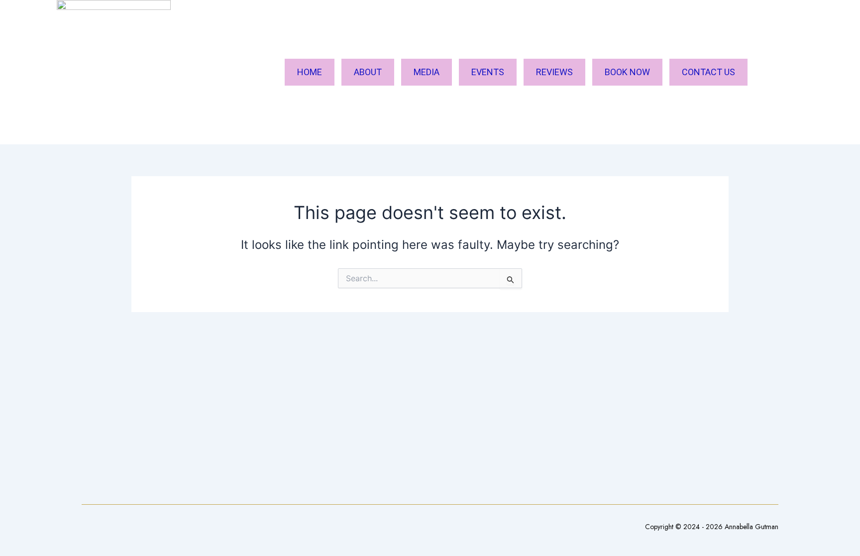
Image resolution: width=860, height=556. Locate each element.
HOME (309, 72)
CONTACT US (708, 72)
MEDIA (426, 72)
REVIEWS (554, 72)
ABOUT (368, 72)
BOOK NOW (627, 72)
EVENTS (487, 72)
